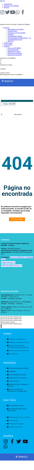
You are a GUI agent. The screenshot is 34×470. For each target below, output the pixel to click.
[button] (17, 100)
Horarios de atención (9, 291)
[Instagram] (2, 12)
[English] (2, 90)
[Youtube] (12, 12)
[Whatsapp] (17, 12)
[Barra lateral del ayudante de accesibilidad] (31, 7)
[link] (2, 1)
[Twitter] (7, 12)
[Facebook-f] (22, 12)
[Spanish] (4, 90)
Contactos (5, 240)
